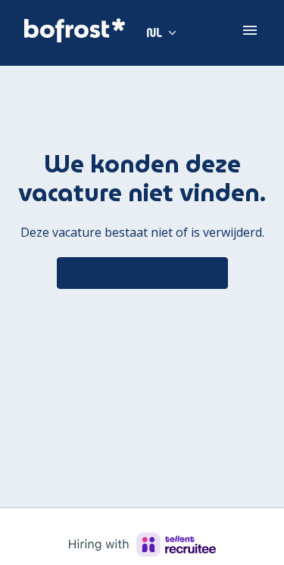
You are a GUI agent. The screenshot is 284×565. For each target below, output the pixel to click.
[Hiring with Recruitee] (142, 544)
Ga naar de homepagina (142, 272)
